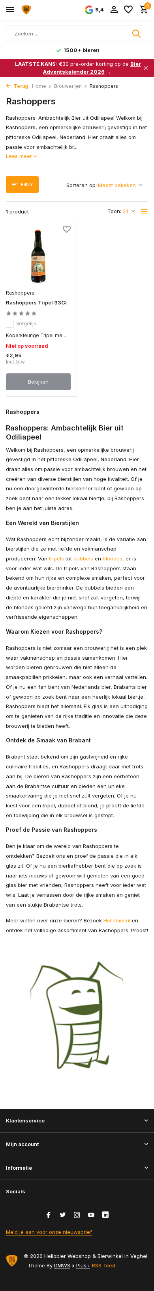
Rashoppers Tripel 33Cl (36, 302)
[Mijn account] (114, 10)
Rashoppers (20, 293)
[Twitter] (63, 1215)
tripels (56, 558)
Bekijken (38, 381)
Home (39, 86)
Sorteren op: (81, 185)
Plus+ (83, 1265)
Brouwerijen (68, 86)
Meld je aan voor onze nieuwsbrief (49, 1232)
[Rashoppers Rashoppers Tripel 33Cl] (38, 256)
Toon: (114, 211)
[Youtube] (91, 1215)
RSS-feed (103, 1265)
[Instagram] (77, 1215)
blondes (112, 558)
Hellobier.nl (116, 920)
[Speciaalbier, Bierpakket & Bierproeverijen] (42, 10)
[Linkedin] (105, 1215)
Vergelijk (26, 323)
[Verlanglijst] (128, 10)
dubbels (83, 558)
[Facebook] (48, 1215)
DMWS (62, 1265)
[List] (144, 211)
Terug (20, 86)
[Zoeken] (137, 33)
